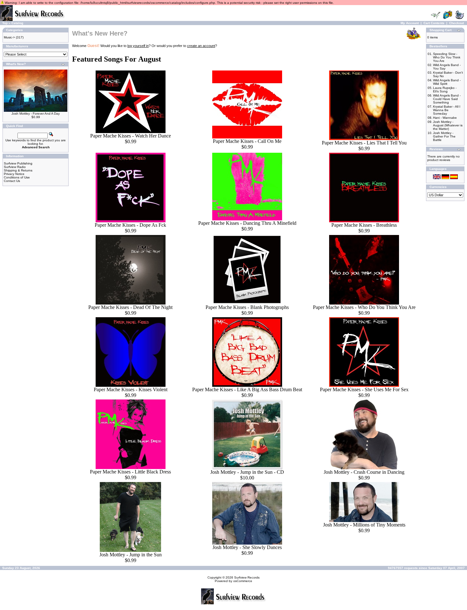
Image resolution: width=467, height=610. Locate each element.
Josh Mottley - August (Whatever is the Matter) (448, 125)
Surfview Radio (15, 167)
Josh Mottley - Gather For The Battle (444, 136)
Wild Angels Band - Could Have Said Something (447, 99)
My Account (410, 23)
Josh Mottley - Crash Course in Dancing (364, 472)
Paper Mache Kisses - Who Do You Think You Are (364, 307)
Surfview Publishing (18, 163)
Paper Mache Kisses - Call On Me (247, 141)
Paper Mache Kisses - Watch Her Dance (130, 135)
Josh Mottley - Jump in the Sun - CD (247, 472)
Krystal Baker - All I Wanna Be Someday (446, 110)
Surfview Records (247, 577)
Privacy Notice (14, 174)
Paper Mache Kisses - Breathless (364, 225)
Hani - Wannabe (445, 117)
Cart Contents (433, 23)
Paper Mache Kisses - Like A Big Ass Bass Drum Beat (247, 389)
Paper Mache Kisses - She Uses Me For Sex (364, 389)
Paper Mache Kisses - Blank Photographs (247, 307)
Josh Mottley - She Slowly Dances (247, 547)
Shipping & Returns (18, 170)
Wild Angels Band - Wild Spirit (447, 81)
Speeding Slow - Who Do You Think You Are (446, 57)
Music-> (9, 37)
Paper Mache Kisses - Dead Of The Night (130, 307)
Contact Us (12, 181)
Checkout (456, 23)
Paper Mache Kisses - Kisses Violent (130, 389)
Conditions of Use (17, 177)
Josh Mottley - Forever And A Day (35, 113)
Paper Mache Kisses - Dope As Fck (130, 225)
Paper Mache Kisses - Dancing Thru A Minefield (247, 223)
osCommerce (242, 581)
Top (5, 23)
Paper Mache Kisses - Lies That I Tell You (364, 142)
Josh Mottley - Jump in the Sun (130, 554)
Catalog (17, 23)
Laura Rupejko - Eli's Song (445, 89)
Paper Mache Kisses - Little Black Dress (130, 471)
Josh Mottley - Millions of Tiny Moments (364, 524)
